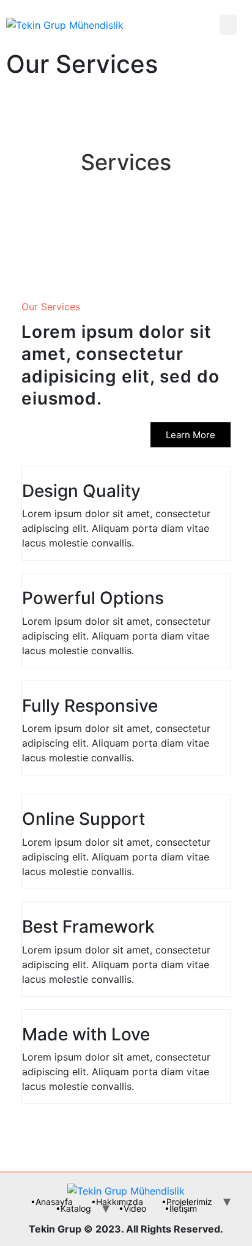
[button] (190, 434)
